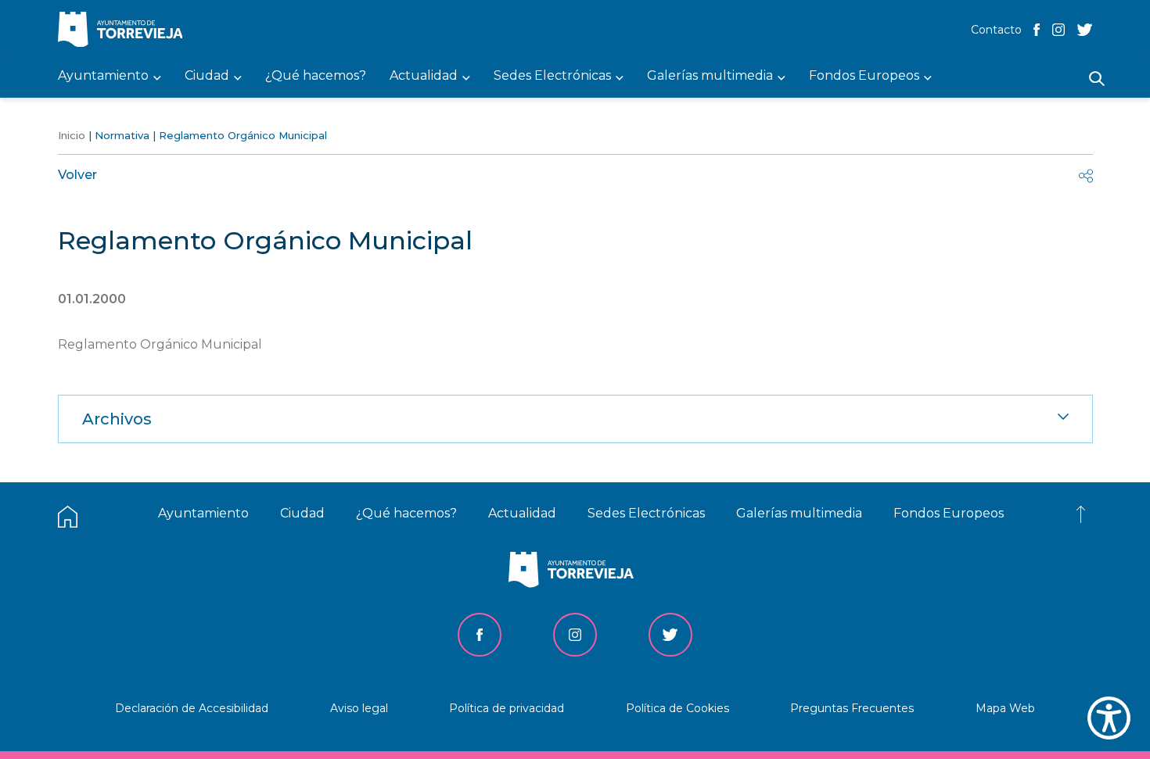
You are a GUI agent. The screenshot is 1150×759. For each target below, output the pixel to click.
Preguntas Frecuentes (852, 708)
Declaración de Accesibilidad (191, 708)
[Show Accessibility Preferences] (1109, 718)
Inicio (71, 135)
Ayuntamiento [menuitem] (103, 76)
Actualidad (522, 513)
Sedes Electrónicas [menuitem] (552, 76)
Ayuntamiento (203, 513)
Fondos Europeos (948, 513)
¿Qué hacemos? (406, 513)
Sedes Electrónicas (646, 513)
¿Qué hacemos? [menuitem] (315, 76)
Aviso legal (359, 708)
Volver (77, 174)
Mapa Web (1005, 708)
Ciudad (302, 513)
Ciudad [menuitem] (207, 76)
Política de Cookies (677, 708)
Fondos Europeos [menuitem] (864, 76)
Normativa (122, 135)
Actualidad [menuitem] (424, 76)
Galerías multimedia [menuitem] (710, 76)
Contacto (996, 30)
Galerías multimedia (799, 513)
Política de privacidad (506, 708)
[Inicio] (124, 31)
